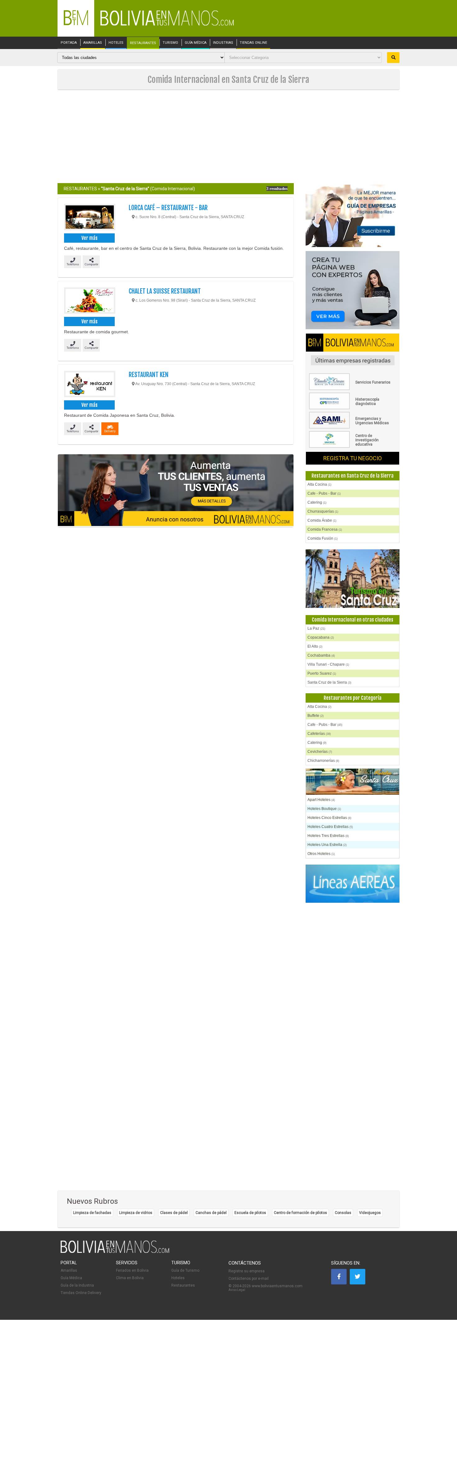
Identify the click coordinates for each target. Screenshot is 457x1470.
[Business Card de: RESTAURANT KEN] (89, 385)
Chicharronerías (323, 760)
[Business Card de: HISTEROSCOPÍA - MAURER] (352, 408)
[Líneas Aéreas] (352, 884)
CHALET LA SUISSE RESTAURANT (165, 291)
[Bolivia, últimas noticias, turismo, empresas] (115, 1252)
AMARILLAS (92, 42)
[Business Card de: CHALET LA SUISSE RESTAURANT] (89, 301)
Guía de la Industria (77, 1285)
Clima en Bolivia (130, 1278)
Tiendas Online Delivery (81, 1293)
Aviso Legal (236, 1290)
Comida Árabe (321, 520)
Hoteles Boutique (324, 809)
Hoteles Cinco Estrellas (329, 818)
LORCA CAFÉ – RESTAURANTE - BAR (168, 208)
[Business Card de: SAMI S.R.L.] (352, 427)
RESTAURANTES (143, 43)
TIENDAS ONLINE (253, 42)
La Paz (316, 628)
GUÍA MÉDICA (195, 42)
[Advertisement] (228, 136)
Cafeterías (319, 733)
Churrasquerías (322, 511)
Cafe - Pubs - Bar (324, 493)
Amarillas (69, 1270)
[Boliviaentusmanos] (76, 24)
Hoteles (178, 1278)
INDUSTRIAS (223, 42)
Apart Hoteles (321, 800)
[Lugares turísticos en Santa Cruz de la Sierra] (352, 578)
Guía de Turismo (185, 1270)
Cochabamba (321, 655)
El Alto (314, 646)
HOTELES (115, 42)
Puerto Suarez (321, 673)
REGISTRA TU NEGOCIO (352, 458)
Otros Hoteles (321, 854)
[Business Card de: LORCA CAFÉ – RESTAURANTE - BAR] (89, 218)
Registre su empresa (246, 1271)
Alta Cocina (319, 484)
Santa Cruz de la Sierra (329, 682)
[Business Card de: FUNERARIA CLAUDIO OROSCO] (352, 389)
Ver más (89, 238)
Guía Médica (71, 1278)
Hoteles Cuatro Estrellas (330, 827)
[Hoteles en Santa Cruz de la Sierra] (352, 782)
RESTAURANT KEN (148, 375)
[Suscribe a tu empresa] (175, 490)
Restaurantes (183, 1285)
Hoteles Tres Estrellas (328, 836)
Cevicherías (319, 751)
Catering (316, 502)
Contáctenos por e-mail (248, 1278)
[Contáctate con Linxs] (352, 290)
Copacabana (320, 637)
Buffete (315, 715)
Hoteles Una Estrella (327, 845)
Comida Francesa (324, 529)
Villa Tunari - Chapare (328, 664)
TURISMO (170, 42)
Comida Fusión (322, 538)
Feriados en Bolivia (132, 1270)
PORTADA (69, 42)
